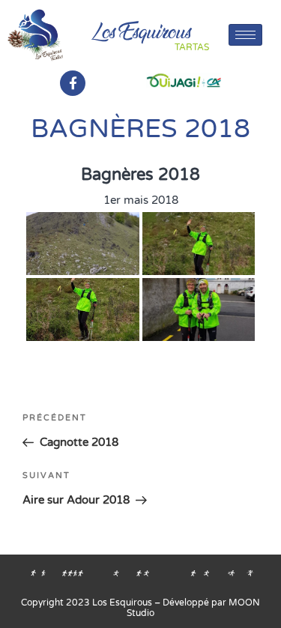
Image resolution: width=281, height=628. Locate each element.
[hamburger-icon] (245, 35)
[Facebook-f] (72, 83)
